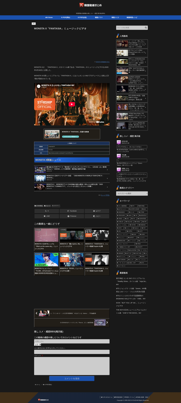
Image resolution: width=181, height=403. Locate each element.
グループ (48, 205)
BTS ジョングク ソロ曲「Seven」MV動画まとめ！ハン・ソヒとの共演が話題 (131, 290)
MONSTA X (56, 205)
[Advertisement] (72, 45)
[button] (97, 216)
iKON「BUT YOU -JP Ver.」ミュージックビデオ (131, 304)
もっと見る (105, 195)
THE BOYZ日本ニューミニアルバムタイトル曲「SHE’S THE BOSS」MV (131, 311)
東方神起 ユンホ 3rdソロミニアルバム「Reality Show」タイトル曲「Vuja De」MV (131, 281)
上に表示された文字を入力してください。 (50, 348)
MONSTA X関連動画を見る (103, 62)
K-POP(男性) (39, 205)
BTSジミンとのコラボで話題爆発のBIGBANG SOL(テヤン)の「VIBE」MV (130, 297)
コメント (38, 355)
